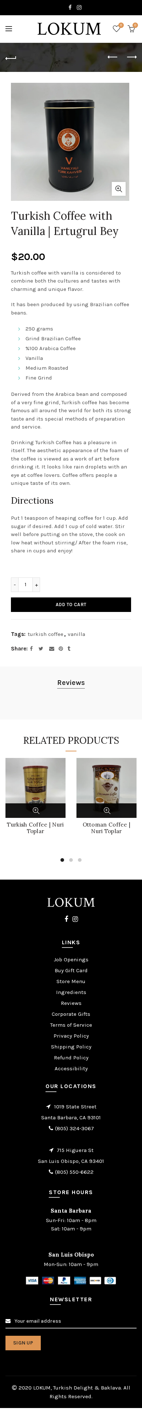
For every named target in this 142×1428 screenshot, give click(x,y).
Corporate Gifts (71, 1014)
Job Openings (71, 959)
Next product (131, 57)
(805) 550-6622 (74, 1172)
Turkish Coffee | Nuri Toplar (35, 828)
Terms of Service (71, 1025)
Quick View (36, 810)
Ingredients (71, 992)
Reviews (71, 682)
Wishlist (121, 25)
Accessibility (71, 1068)
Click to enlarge (119, 189)
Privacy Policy (71, 1036)
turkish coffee (45, 634)
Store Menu (71, 981)
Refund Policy (71, 1057)
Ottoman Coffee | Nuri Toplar (107, 828)
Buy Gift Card (71, 970)
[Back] (11, 57)
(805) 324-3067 (74, 1128)
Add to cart (71, 604)
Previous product (113, 57)
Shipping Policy (71, 1046)
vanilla (76, 634)
